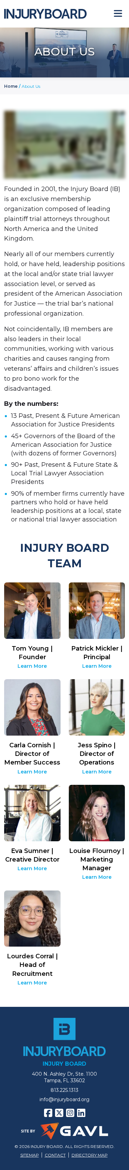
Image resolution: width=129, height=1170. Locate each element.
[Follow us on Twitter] (59, 1113)
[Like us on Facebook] (48, 1113)
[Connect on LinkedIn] (81, 1113)
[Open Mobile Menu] (118, 14)
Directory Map (90, 1155)
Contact (55, 1155)
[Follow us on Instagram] (70, 1113)
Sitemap (29, 1155)
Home (11, 86)
